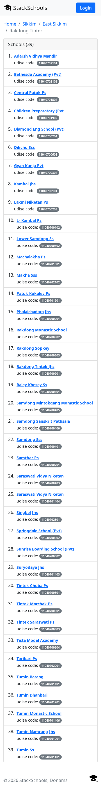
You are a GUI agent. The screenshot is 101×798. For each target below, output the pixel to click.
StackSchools (29, 8)
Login (86, 8)
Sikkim (29, 24)
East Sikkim (55, 24)
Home (9, 24)
